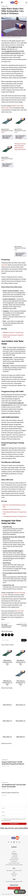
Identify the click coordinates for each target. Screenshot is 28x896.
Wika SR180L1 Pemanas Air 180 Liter (7, 662)
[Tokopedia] (19, 842)
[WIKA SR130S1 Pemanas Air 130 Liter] (21, 673)
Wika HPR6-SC (20, 737)
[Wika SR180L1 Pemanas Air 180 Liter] (7, 653)
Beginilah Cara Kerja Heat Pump (11, 509)
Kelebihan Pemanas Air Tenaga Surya (13, 332)
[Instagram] (11, 842)
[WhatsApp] (12, 634)
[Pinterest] (9, 634)
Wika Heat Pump (19, 611)
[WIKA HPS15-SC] (21, 697)
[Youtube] (14, 842)
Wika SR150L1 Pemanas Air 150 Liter (20, 662)
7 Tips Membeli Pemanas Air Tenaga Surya (14, 516)
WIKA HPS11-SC (7, 721)
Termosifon (4, 265)
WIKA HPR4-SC (7, 737)
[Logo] (15, 838)
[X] (5, 634)
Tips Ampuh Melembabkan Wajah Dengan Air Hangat (6, 626)
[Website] (17, 842)
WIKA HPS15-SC (20, 705)
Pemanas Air (4, 6)
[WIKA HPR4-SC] (7, 729)
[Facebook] (2, 634)
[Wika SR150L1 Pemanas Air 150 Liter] (21, 653)
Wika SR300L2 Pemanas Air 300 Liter (7, 682)
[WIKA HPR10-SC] (21, 713)
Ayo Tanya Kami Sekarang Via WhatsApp (7, 137)
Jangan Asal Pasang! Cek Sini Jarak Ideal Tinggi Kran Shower (13, 763)
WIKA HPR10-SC (20, 721)
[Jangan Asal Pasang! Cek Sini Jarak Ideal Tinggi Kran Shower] (14, 752)
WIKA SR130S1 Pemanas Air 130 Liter (20, 682)
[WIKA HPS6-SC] (7, 697)
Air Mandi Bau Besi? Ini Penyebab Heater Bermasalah (14, 786)
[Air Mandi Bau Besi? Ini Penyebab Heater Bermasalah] (14, 774)
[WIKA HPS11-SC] (7, 713)
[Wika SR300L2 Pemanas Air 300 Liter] (7, 673)
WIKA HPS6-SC (7, 705)
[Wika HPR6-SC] (21, 729)
